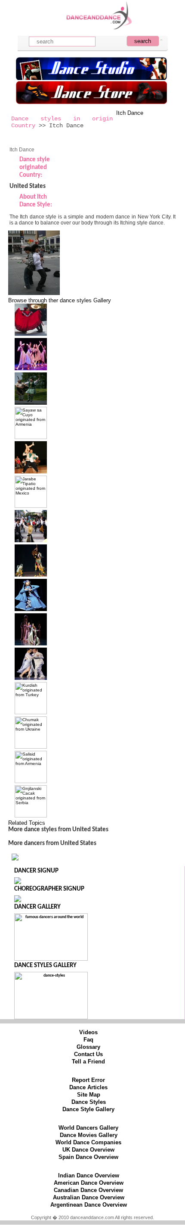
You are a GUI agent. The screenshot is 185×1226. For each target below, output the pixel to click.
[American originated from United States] (31, 643)
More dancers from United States (52, 843)
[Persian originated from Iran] (31, 609)
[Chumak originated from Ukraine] (31, 747)
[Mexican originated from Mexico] (31, 334)
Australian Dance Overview (88, 1197)
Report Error (88, 1080)
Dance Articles (88, 1087)
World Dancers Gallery (88, 1128)
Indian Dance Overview (88, 1175)
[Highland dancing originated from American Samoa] (31, 402)
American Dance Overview (88, 1183)
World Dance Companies (88, 1142)
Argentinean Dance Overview (88, 1204)
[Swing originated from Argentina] (31, 471)
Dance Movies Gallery (88, 1135)
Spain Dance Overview (88, 1157)
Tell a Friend (88, 1061)
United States (27, 186)
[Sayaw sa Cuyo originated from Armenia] (31, 437)
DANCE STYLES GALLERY (45, 965)
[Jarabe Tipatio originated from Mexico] (31, 506)
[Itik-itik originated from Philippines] (31, 368)
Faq (88, 1039)
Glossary (88, 1047)
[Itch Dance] (34, 293)
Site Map (88, 1094)
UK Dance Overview (88, 1149)
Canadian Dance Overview (88, 1190)
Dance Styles (88, 1102)
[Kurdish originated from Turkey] (31, 712)
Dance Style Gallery (88, 1109)
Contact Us (88, 1054)
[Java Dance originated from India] (31, 575)
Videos (88, 1032)
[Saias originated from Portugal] (31, 540)
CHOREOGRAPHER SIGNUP (49, 889)
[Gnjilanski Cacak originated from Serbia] (31, 815)
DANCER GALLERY (37, 907)
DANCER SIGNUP (36, 871)
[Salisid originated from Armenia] (31, 781)
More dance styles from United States (58, 830)
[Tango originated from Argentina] (31, 678)
